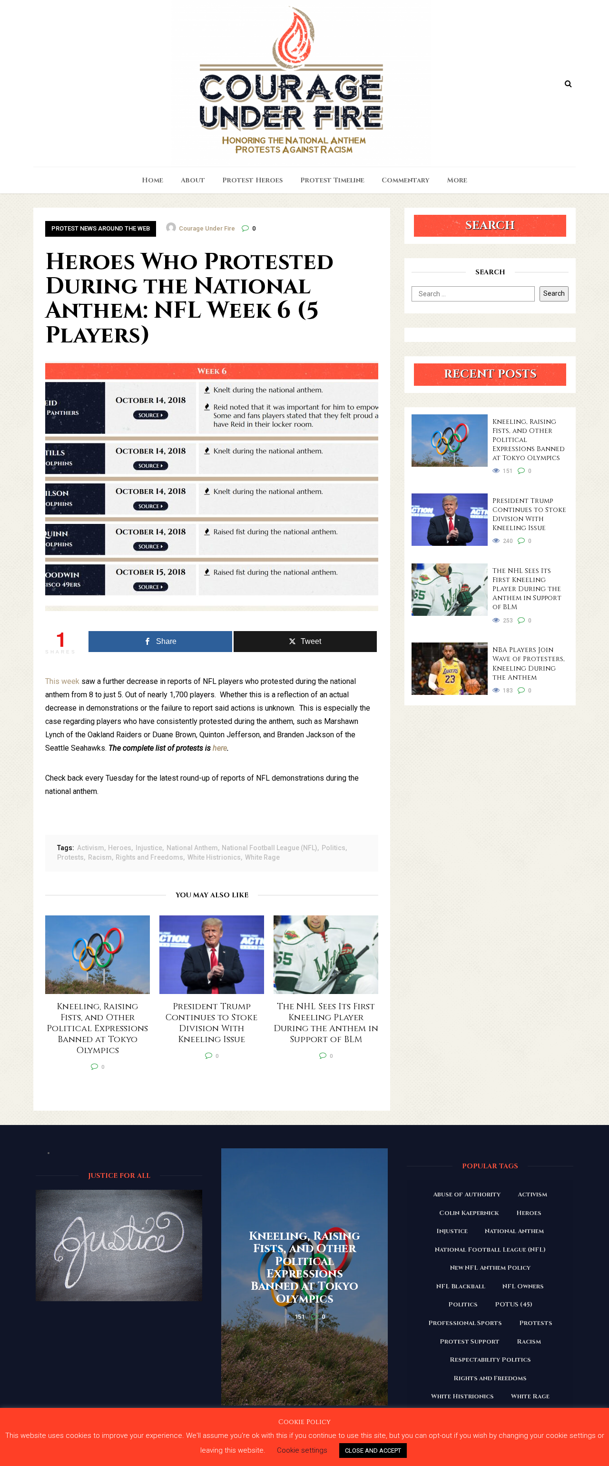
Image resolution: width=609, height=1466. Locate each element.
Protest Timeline (332, 180)
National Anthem (192, 848)
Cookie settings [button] (302, 1450)
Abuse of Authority (467, 1194)
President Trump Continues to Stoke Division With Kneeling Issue (529, 514)
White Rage (262, 857)
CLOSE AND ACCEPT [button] (373, 1450)
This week (62, 681)
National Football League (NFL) (269, 848)
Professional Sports (465, 1323)
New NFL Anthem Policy (490, 1268)
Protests (70, 857)
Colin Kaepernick (469, 1213)
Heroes (119, 848)
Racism (100, 857)
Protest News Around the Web (100, 228)
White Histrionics (214, 857)
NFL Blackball (460, 1286)
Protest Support (470, 1341)
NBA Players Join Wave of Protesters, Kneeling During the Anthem (528, 663)
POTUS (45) (513, 1304)
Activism (90, 848)
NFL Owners (523, 1286)
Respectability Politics (490, 1360)
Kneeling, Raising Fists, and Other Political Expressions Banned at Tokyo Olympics (528, 439)
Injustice (149, 848)
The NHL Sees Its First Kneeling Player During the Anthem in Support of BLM (526, 589)
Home (152, 180)
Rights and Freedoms (149, 857)
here (220, 748)
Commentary (406, 180)
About (193, 180)
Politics (333, 848)
